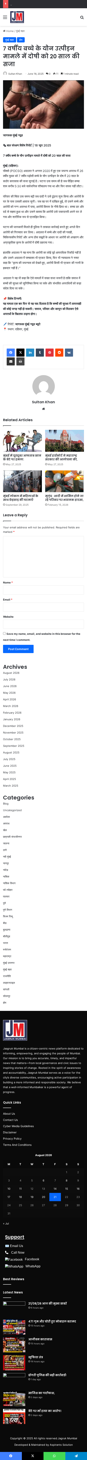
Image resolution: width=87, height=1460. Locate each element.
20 (43, 1197)
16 (78, 1188)
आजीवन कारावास (40, 1339)
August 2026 (11, 672)
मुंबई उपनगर (9, 962)
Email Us (16, 1246)
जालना (6, 843)
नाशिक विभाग (9, 883)
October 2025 (12, 739)
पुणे (4, 903)
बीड (4, 923)
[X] (20, 353)
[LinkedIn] (30, 353)
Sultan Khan (15, 73)
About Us (9, 1113)
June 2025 (10, 765)
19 (32, 1197)
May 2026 (9, 692)
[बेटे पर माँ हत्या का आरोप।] (14, 1416)
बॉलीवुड (6, 936)
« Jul (6, 1223)
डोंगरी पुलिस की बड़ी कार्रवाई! (47, 1375)
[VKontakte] (69, 353)
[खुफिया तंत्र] (14, 1362)
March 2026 (10, 706)
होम (20, 39)
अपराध (6, 823)
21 (55, 1197)
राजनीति (7, 976)
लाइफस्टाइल (9, 982)
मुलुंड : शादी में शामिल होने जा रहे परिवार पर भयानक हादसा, (64, 498)
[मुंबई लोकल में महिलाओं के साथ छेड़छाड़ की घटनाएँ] (22, 481)
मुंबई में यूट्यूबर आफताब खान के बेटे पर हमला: (22, 457)
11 (20, 1188)
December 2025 (13, 725)
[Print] (20, 361)
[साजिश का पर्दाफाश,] (14, 1398)
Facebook (32, 1259)
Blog (5, 803)
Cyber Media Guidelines (18, 1126)
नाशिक (6, 876)
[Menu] (5, 18)
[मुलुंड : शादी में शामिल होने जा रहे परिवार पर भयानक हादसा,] (64, 481)
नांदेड (5, 869)
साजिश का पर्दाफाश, (41, 1393)
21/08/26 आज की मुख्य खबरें (47, 1304)
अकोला (6, 816)
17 (8, 1197)
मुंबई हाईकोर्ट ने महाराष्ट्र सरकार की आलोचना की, (61, 457)
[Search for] (82, 18)
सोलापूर (6, 996)
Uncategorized (12, 810)
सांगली (6, 989)
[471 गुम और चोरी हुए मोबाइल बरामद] (14, 1326)
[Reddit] (59, 353)
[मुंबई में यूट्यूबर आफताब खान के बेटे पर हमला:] (22, 441)
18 (20, 1197)
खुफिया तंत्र (16, 4)
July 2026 (9, 679)
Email (7, 599)
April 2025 (9, 779)
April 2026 (9, 699)
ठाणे (5, 850)
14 (55, 1188)
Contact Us (10, 1119)
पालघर (6, 896)
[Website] (43, 408)
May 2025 (9, 772)
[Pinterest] (50, 353)
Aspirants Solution (61, 1444)
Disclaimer (10, 1132)
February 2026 (12, 712)
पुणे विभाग (7, 909)
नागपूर (6, 863)
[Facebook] (11, 353)
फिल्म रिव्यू (8, 916)
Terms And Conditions (17, 1144)
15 (66, 1188)
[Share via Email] (11, 361)
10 (8, 1188)
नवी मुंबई (7, 856)
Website (8, 616)
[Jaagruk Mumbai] (17, 17)
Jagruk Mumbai (67, 1438)
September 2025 (13, 745)
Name (8, 582)
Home (9, 31)
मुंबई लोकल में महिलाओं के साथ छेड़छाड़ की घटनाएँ (20, 498)
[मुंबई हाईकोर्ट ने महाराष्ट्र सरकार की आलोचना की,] (64, 441)
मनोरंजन (7, 949)
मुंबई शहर (20, 31)
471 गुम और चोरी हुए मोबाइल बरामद (52, 1321)
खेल (5, 830)
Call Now (17, 1252)
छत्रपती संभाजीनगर (12, 836)
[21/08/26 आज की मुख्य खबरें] (14, 1309)
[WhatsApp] (54, 1456)
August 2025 (11, 752)
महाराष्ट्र (7, 956)
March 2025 (10, 785)
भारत (5, 943)
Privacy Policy (12, 1138)
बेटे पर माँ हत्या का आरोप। (44, 1411)
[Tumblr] (40, 353)
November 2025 (13, 732)
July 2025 (9, 759)
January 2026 (11, 719)
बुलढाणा (6, 929)
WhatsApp (32, 1266)
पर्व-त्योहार (8, 889)
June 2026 (10, 686)
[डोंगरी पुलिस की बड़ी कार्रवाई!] (14, 1380)
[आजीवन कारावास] (14, 1344)
